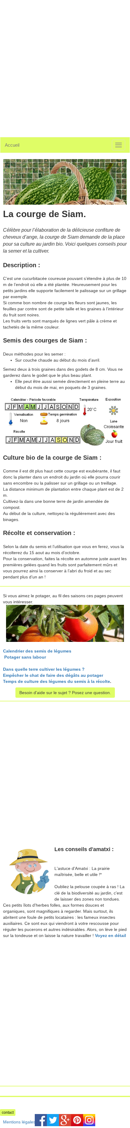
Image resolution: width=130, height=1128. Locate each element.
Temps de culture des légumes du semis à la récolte (56, 681)
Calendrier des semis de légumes (37, 651)
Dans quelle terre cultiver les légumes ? (44, 669)
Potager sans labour (25, 657)
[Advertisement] (65, 65)
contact (8, 1112)
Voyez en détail (110, 935)
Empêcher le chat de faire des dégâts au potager (53, 675)
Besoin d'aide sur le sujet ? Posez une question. (65, 692)
